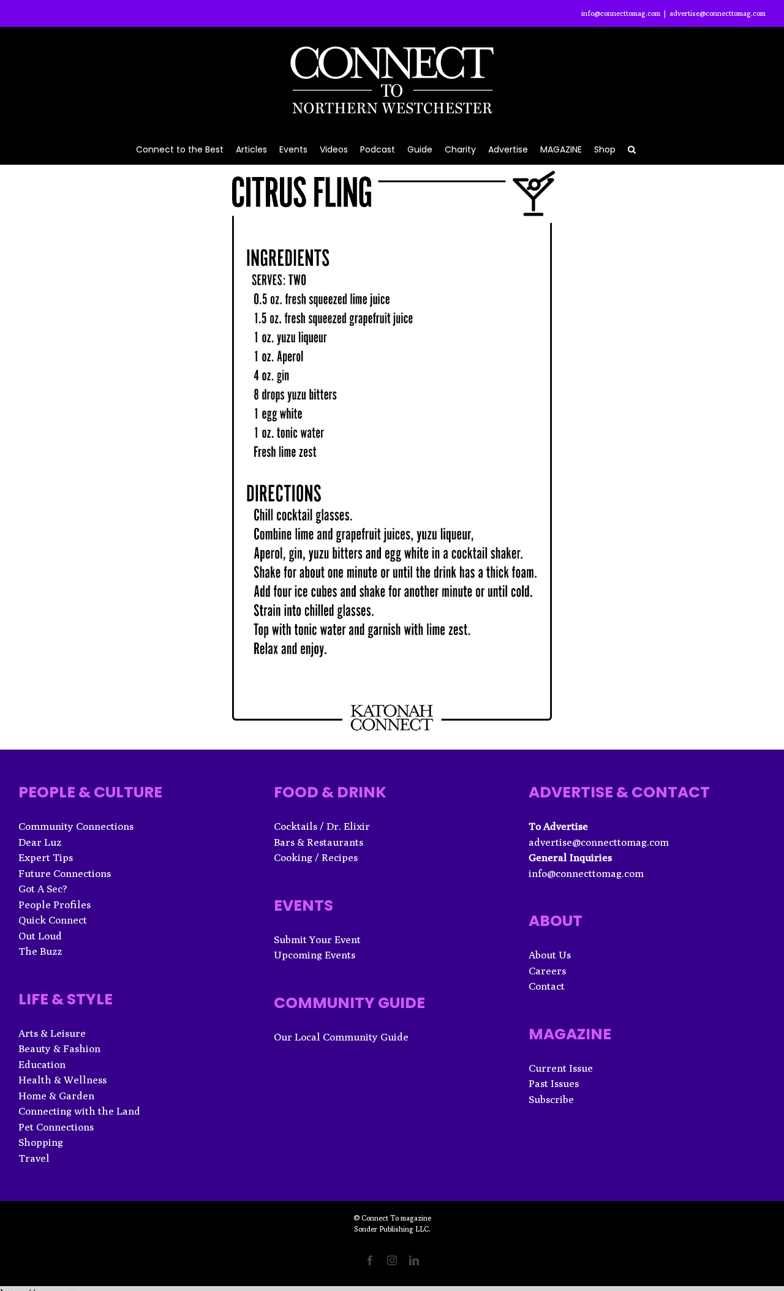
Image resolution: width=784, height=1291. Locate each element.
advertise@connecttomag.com (717, 13)
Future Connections (64, 873)
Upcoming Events (314, 955)
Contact (547, 986)
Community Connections (76, 826)
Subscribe (551, 1099)
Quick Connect (52, 920)
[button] (632, 148)
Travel (34, 1158)
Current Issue (561, 1068)
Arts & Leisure (52, 1033)
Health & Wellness (62, 1080)
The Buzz (40, 951)
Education (42, 1064)
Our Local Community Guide (341, 1037)
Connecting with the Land (79, 1111)
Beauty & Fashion (59, 1048)
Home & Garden (56, 1096)
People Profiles (54, 904)
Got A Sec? (42, 889)
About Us (550, 955)
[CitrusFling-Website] (392, 170)
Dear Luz (39, 842)
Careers (547, 971)
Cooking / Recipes (316, 857)
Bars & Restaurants (318, 842)
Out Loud (40, 936)
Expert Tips (45, 857)
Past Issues (554, 1083)
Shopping (40, 1142)
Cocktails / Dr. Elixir (322, 826)
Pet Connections (56, 1127)
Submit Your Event (317, 939)
